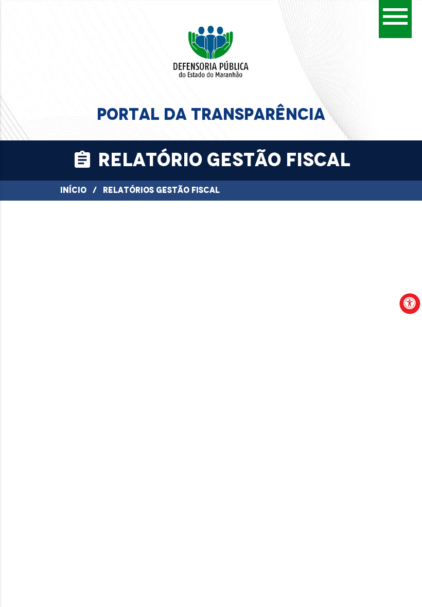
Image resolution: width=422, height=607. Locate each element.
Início (73, 190)
